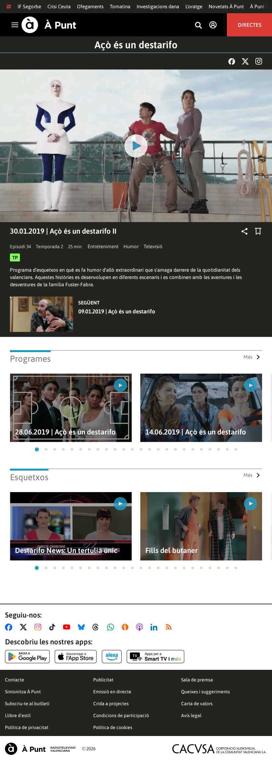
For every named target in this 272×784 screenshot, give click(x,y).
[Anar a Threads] (97, 627)
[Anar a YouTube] (68, 627)
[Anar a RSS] (170, 627)
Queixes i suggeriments (205, 691)
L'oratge (193, 6)
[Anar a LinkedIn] (155, 627)
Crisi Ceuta (59, 6)
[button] (37, 449)
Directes (249, 25)
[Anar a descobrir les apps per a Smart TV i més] (155, 656)
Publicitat (103, 679)
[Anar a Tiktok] (53, 627)
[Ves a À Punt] (49, 25)
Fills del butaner (171, 550)
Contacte (14, 679)
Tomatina (120, 6)
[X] (245, 61)
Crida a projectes (111, 703)
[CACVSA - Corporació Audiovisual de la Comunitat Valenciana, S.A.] (219, 749)
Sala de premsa (197, 679)
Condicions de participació (121, 715)
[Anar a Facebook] (10, 627)
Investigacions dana (158, 6)
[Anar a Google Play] (27, 656)
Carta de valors (197, 703)
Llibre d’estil (18, 715)
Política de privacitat (26, 727)
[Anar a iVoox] (126, 627)
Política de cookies (112, 727)
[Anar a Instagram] (39, 627)
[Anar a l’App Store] (76, 656)
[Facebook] (231, 61)
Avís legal (191, 715)
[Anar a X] (25, 627)
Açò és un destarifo (136, 44)
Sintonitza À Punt (23, 691)
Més (247, 357)
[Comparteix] (244, 231)
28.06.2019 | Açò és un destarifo (65, 432)
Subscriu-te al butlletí (27, 703)
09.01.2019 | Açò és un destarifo (116, 311)
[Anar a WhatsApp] (112, 627)
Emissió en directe (112, 691)
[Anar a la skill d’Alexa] (112, 656)
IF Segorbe (29, 6)
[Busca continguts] (198, 25)
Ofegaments (90, 6)
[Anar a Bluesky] (83, 627)
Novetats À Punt (226, 6)
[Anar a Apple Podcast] (141, 627)
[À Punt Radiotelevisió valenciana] (40, 749)
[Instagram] (258, 61)
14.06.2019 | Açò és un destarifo (195, 432)
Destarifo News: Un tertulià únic (66, 550)
